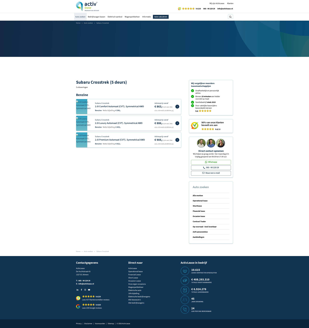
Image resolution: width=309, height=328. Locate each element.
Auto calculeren (160, 16)
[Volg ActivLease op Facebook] (81, 289)
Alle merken (198, 195)
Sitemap (111, 323)
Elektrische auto (134, 290)
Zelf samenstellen (200, 232)
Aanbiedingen (198, 237)
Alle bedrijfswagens (136, 303)
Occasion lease (199, 216)
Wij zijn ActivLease (217, 3)
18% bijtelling (133, 293)
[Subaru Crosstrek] (177, 107)
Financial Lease (134, 274)
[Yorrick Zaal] (211, 143)
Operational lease (200, 200)
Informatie (146, 16)
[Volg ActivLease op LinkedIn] (77, 289)
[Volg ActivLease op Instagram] (85, 289)
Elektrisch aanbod (115, 16)
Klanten (230, 3)
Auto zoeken (80, 16)
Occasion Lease (134, 281)
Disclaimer (88, 323)
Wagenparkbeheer (132, 16)
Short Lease (133, 277)
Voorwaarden (100, 323)
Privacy (79, 323)
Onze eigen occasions (137, 284)
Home (78, 23)
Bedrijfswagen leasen (96, 16)
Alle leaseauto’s (134, 299)
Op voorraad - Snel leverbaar (205, 226)
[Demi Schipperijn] (220, 143)
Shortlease (197, 206)
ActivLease (132, 268)
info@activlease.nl (225, 8)
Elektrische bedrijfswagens (139, 296)
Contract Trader (199, 221)
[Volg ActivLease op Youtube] (89, 289)
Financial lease (199, 211)
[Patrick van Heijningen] (201, 143)
